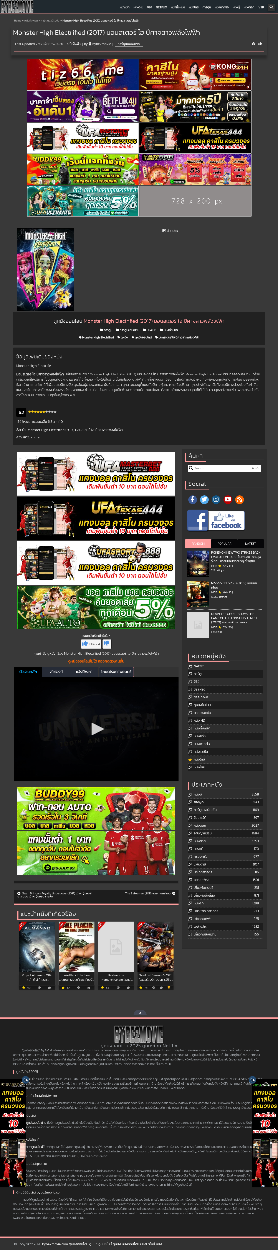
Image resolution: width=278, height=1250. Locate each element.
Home (17, 20)
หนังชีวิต (200, 841)
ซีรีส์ (149, 7)
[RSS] (239, 499)
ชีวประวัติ (200, 817)
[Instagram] (216, 499)
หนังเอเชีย (201, 752)
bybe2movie (101, 44)
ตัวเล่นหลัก (28, 672)
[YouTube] (227, 499)
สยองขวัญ (201, 880)
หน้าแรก (125, 7)
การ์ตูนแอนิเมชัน (50, 20)
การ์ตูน (206, 7)
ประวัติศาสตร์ (203, 872)
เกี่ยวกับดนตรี (203, 887)
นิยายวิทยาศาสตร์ (206, 911)
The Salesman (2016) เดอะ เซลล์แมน (148, 893)
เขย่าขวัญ (200, 926)
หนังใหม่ (138, 7)
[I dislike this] (107, 644)
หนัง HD (151, 330)
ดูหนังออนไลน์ (143, 337)
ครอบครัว (200, 856)
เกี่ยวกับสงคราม (205, 934)
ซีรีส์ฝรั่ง (199, 689)
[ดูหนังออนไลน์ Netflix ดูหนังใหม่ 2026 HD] (17, 7)
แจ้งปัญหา (84, 672)
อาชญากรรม (203, 833)
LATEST (250, 543)
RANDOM (198, 543)
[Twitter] (204, 499)
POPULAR (224, 543)
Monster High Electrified (97, 337)
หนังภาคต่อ (222, 7)
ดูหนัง (124, 337)
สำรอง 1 (56, 672)
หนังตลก (249, 7)
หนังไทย (194, 7)
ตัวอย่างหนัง (202, 713)
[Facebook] (192, 499)
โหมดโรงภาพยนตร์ (116, 672)
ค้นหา (255, 468)
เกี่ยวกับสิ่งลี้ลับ (204, 895)
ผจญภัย (199, 802)
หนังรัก (199, 903)
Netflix (161, 7)
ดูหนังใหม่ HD (203, 705)
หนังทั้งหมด (178, 7)
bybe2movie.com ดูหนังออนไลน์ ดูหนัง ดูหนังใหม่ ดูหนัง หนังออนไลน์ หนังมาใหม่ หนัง (102, 1244)
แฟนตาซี (200, 864)
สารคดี (198, 849)
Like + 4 (94, 644)
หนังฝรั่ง (200, 736)
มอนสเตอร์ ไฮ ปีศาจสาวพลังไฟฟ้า (178, 337)
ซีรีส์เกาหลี (201, 697)
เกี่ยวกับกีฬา (202, 919)
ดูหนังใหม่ (37, 1146)
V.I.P (261, 7)
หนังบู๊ (236, 7)
